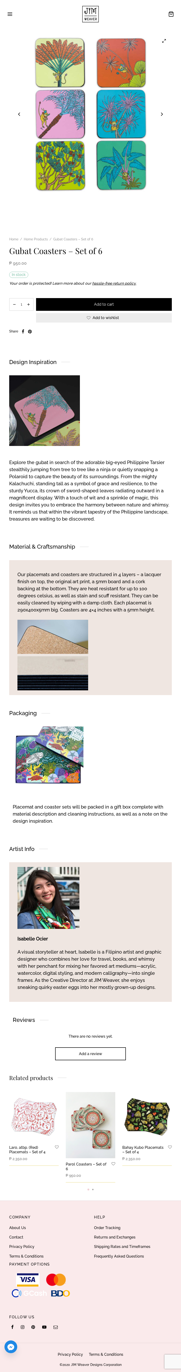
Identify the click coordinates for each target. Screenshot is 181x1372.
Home (13, 239)
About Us (17, 1228)
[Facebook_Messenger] (10, 1346)
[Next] (164, 1126)
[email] (56, 1327)
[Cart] (171, 14)
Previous (19, 114)
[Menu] (10, 14)
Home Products (36, 239)
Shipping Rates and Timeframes (122, 1246)
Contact (16, 1237)
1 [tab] (88, 1189)
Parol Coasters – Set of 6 (86, 1166)
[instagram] (22, 1327)
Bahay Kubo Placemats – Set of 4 (143, 1149)
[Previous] (16, 1126)
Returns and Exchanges (115, 1237)
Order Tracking (107, 1228)
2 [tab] (93, 1189)
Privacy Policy (21, 1246)
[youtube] (44, 1327)
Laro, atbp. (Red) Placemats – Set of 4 (27, 1149)
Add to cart (104, 304)
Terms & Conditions (26, 1256)
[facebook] (12, 1327)
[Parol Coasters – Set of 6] (90, 1125)
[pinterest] (33, 1327)
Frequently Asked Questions (119, 1256)
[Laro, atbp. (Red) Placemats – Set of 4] (34, 1116)
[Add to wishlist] (57, 1147)
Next (162, 114)
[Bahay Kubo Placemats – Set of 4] (147, 1116)
